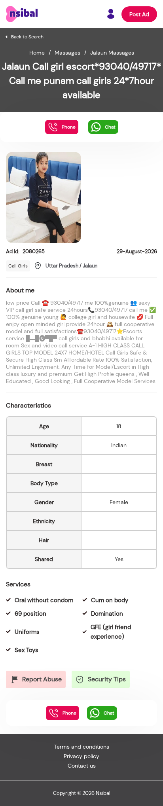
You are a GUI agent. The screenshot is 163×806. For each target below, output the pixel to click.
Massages (67, 52)
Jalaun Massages (112, 52)
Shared (44, 559)
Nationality (44, 445)
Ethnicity (44, 521)
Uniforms (27, 632)
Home (37, 52)
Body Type (44, 483)
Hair (44, 540)
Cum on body (109, 600)
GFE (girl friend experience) (111, 632)
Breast (44, 464)
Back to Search (27, 37)
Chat (110, 127)
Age (44, 426)
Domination (107, 614)
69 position (30, 614)
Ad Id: (25, 251)
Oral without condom (44, 600)
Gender (44, 502)
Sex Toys (26, 650)
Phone (69, 127)
